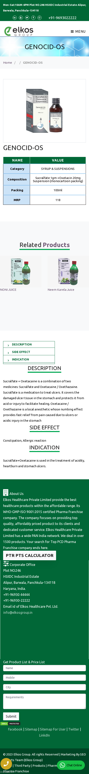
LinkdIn (44, 735)
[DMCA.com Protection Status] (10, 723)
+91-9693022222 (62, 18)
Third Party (22, 765)
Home (7, 62)
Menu (80, 31)
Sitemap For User (53, 729)
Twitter (73, 729)
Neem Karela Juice (24, 289)
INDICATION (20, 359)
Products (38, 765)
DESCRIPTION (22, 344)
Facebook (15, 729)
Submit (11, 716)
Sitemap (31, 729)
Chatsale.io (6, 772)
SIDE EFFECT (21, 352)
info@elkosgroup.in (17, 612)
